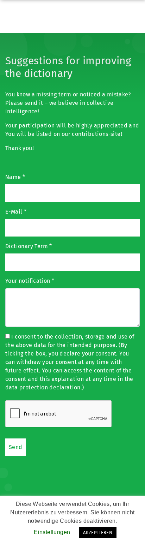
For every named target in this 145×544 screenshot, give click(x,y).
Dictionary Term (28, 246)
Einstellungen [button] (52, 532)
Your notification (30, 280)
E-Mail (15, 211)
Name (15, 177)
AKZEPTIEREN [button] (97, 532)
